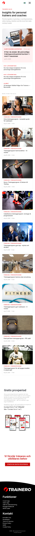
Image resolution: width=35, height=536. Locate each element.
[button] (29, 2)
